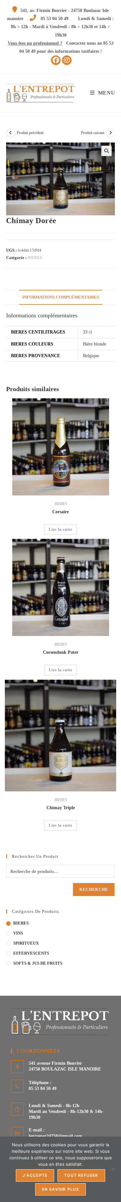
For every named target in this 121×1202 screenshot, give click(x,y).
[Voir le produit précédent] (10, 133)
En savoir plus (60, 1189)
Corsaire (60, 511)
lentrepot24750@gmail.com (55, 1136)
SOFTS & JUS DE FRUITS (37, 963)
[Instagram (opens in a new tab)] (67, 60)
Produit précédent (30, 132)
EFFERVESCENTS (31, 953)
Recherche (93, 889)
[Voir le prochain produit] (110, 133)
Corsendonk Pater (60, 652)
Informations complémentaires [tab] (60, 297)
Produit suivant (92, 132)
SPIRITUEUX (26, 943)
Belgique (91, 355)
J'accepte (35, 1175)
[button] (106, 151)
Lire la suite (60, 529)
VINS (18, 933)
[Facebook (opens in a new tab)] (56, 60)
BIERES (34, 257)
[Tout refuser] (113, 1169)
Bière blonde (94, 344)
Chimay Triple (60, 807)
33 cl (87, 332)
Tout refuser (81, 1175)
